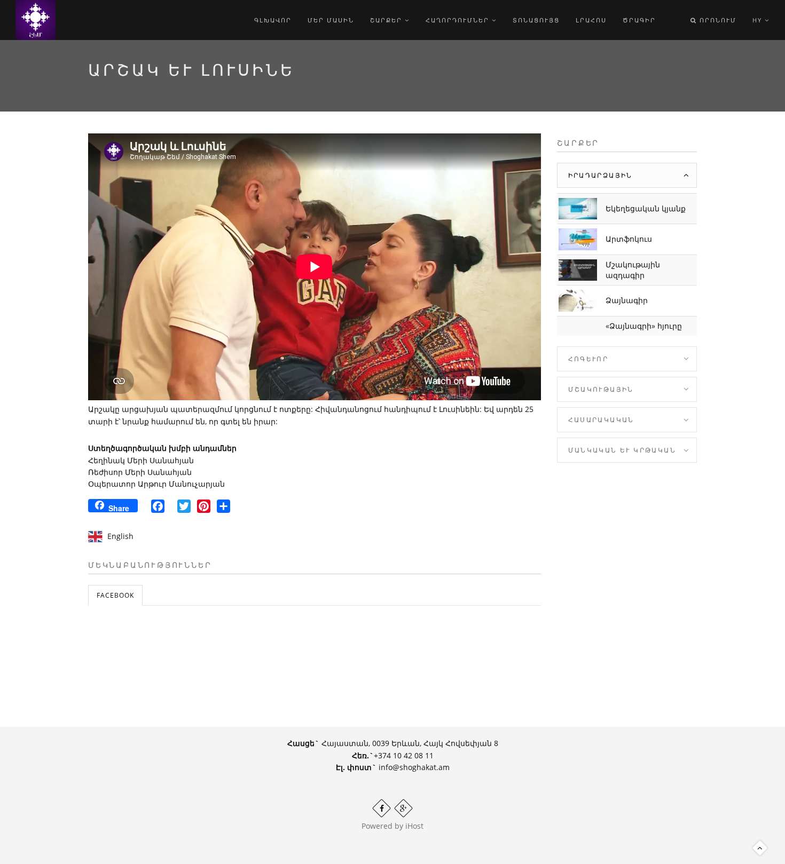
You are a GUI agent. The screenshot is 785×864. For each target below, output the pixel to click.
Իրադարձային (600, 175)
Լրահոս (591, 20)
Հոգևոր (588, 358)
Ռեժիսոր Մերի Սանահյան (140, 472)
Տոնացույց (536, 20)
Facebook (115, 595)
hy (758, 20)
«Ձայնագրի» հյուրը (644, 326)
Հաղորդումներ (459, 20)
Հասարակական (601, 419)
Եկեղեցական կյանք (646, 208)
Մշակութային (601, 389)
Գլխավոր (273, 20)
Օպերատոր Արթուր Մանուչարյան (156, 484)
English (120, 536)
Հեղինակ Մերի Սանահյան (141, 460)
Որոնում (716, 20)
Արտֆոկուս (629, 239)
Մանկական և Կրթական (622, 450)
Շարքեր (387, 20)
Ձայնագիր (627, 300)
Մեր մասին (331, 20)
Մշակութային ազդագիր (633, 269)
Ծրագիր (639, 20)
